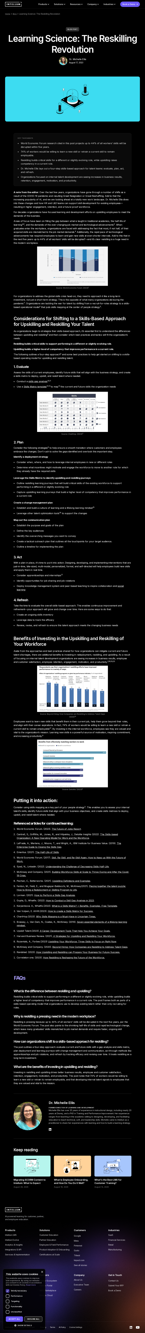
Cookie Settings (75, 1327)
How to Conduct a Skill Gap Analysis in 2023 (70, 900)
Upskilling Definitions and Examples (71, 880)
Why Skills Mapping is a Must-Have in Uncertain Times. (66, 916)
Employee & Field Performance (54, 1245)
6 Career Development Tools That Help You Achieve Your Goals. (74, 930)
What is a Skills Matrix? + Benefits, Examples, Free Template (84, 905)
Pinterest (78, 1245)
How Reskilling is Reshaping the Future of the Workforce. (74, 957)
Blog (15, 14)
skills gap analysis (37, 381)
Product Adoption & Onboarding (55, 1249)
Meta (76, 1241)
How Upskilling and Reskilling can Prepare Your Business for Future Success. (78, 952)
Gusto (76, 1250)
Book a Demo (114, 1290)
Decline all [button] (33, 1319)
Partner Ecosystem (48, 1280)
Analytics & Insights (14, 1245)
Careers (77, 1289)
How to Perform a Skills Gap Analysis (54, 895)
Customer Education (49, 1235)
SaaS (110, 1235)
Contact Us (113, 1280)
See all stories (80, 1265)
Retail (110, 1245)
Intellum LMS (11, 1235)
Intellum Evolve (12, 1240)
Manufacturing (115, 1249)
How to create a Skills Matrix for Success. (70, 911)
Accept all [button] (14, 1319)
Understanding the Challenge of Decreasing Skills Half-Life (77, 866)
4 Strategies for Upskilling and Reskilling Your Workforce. (84, 936)
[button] (43, 4)
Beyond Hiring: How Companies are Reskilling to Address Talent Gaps (89, 947)
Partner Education (48, 1240)
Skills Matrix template (35, 386)
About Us (78, 1280)
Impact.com (79, 1260)
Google (77, 1236)
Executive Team (81, 1284)
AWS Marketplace (48, 1290)
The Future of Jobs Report (66, 829)
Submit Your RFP (116, 1285)
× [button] (42, 1272)
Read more (31, 1285)
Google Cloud (46, 1295)
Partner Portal (46, 1285)
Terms (52, 1327)
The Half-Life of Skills (47, 852)
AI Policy (62, 1327)
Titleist (77, 1255)
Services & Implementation (17, 1254)
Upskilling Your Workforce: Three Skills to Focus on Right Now (82, 941)
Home (7, 14)
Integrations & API (13, 1249)
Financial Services (116, 1240)
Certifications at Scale (50, 1254)
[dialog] (24, 1299)
